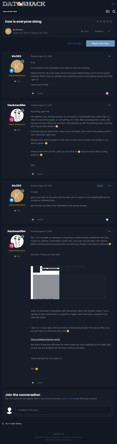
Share (85, 31)
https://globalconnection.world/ (45, 339)
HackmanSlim (17, 105)
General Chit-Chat (39, 33)
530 (18, 130)
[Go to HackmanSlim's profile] (17, 115)
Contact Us (58, 434)
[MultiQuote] (33, 93)
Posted (41, 56)
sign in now (67, 398)
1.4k (18, 81)
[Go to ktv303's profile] (8, 31)
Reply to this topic (100, 43)
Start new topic (74, 43)
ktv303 (19, 29)
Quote (40, 93)
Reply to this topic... (30, 410)
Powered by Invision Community (58, 440)
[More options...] (109, 56)
